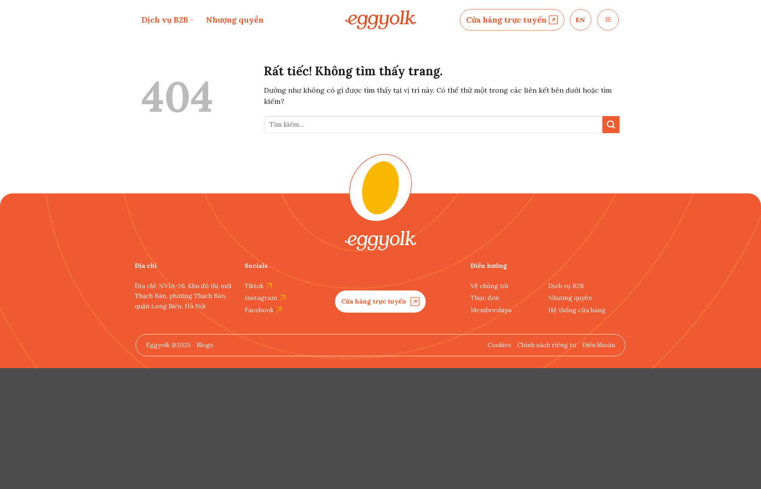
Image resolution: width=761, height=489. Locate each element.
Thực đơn (484, 298)
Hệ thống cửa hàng (577, 310)
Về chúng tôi (489, 286)
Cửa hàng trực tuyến (506, 20)
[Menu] (608, 20)
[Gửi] (611, 124)
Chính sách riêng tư (546, 345)
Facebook (259, 310)
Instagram (261, 298)
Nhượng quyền (235, 20)
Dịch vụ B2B (164, 20)
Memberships (491, 310)
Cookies (499, 345)
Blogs (205, 345)
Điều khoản (598, 345)
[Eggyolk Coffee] (380, 20)
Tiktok (254, 286)
